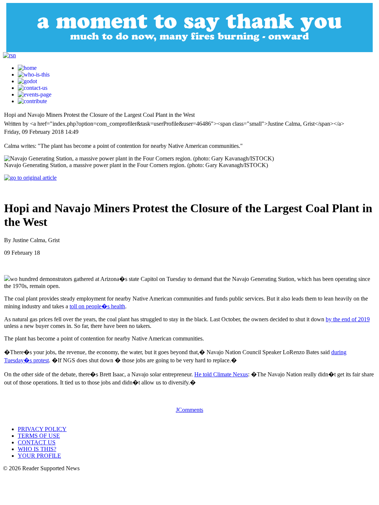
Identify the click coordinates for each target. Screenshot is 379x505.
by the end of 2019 (348, 319)
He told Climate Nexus (221, 374)
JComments (189, 410)
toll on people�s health (97, 306)
